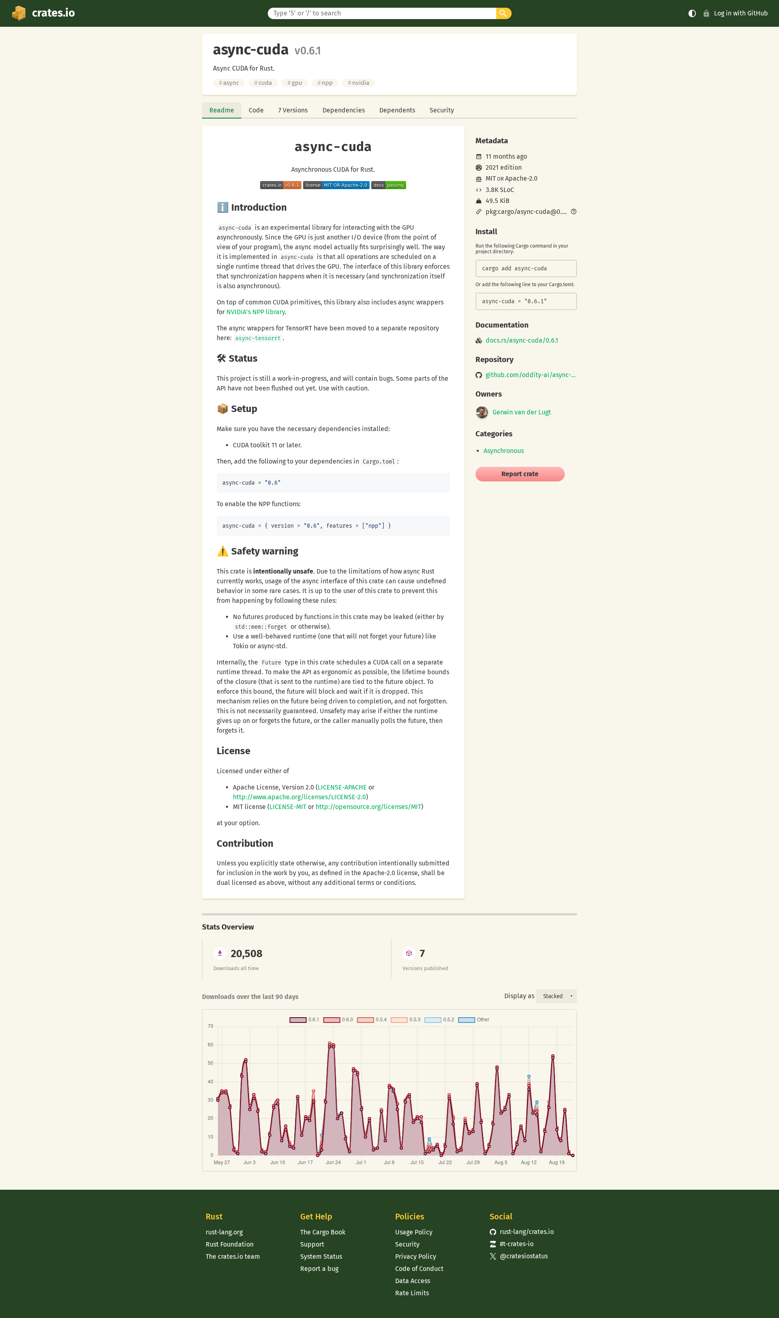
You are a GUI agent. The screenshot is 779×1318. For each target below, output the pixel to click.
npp (325, 82)
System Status (321, 1256)
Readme (221, 110)
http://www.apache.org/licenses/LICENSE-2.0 (299, 797)
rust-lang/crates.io (522, 1232)
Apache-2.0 (521, 178)
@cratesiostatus (519, 1256)
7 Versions (293, 110)
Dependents (397, 110)
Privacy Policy (415, 1256)
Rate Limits (412, 1293)
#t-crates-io (512, 1244)
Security (442, 110)
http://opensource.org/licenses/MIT (368, 807)
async (229, 82)
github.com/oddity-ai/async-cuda (531, 375)
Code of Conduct (419, 1269)
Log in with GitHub (741, 13)
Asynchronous (504, 451)
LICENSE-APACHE (342, 787)
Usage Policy (414, 1232)
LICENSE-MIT (287, 807)
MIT (491, 178)
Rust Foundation (230, 1244)
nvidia (358, 82)
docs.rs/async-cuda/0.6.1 (522, 340)
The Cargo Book (322, 1232)
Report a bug (319, 1269)
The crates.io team (233, 1256)
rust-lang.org (224, 1232)
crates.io (53, 12)
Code (256, 110)
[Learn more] (573, 212)
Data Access (412, 1281)
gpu (294, 82)
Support (312, 1244)
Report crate (519, 474)
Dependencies (344, 110)
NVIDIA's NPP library (255, 312)
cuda (263, 82)
